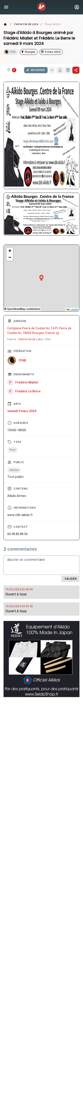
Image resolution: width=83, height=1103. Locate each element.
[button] (41, 278)
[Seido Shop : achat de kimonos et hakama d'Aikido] (41, 659)
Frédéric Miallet (26, 382)
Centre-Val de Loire (26, 24)
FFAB (22, 360)
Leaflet (73, 309)
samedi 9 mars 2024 (21, 411)
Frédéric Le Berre (28, 391)
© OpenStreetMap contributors (22, 309)
